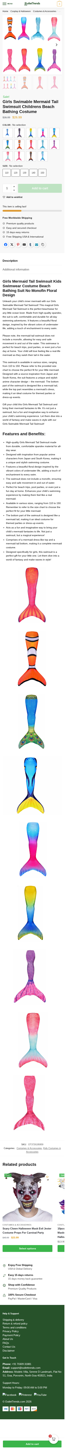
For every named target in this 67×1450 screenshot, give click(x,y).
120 (15, 172)
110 (6, 172)
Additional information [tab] (16, 269)
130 (24, 172)
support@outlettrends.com (26, 1367)
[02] (19, 133)
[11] (8, 156)
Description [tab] (10, 260)
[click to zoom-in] (32, 44)
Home (5, 11)
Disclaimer (9, 1350)
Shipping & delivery (13, 1319)
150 (42, 172)
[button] (14, 186)
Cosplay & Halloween (20, 11)
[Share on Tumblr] (30, 244)
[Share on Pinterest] (18, 244)
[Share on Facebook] (6, 244)
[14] (43, 156)
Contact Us (9, 1346)
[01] (8, 133)
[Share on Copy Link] (43, 244)
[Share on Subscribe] (37, 244)
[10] (54, 144)
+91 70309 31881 (21, 1364)
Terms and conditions (14, 1327)
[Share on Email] (24, 244)
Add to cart (32, 1444)
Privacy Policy (11, 1331)
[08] (31, 144)
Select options (27, 1248)
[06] (8, 144)
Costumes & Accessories (44, 11)
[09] (43, 144)
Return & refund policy (15, 1323)
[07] (19, 144)
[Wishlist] (47, 1177)
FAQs (6, 1342)
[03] (31, 133)
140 (33, 172)
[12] (19, 156)
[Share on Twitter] (12, 244)
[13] (31, 156)
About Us (8, 1338)
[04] (43, 133)
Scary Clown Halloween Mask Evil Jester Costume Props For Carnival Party (27, 1230)
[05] (54, 133)
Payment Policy (11, 1335)
